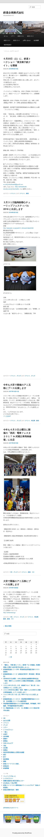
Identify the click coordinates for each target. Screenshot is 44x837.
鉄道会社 (6, 766)
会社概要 (36, 40)
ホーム (6, 36)
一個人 (5, 732)
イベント (12, 193)
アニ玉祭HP (7, 416)
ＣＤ (33, 572)
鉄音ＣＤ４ (16, 40)
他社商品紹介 (8, 44)
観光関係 (6, 759)
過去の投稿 (7, 626)
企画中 (5, 734)
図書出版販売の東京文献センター (13, 781)
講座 (4, 761)
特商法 (5, 750)
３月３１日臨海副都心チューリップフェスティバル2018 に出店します (16, 206)
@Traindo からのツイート (10, 808)
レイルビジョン (8, 730)
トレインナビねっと (9, 776)
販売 (37, 420)
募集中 (5, 739)
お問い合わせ (27, 40)
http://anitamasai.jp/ (9, 612)
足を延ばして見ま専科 (10, 783)
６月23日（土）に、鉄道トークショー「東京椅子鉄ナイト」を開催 (17, 62)
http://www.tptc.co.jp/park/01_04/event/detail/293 (18, 228)
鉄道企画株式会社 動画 (11, 790)
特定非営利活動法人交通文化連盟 (13, 752)
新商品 (5, 741)
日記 (4, 745)
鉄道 (27, 193)
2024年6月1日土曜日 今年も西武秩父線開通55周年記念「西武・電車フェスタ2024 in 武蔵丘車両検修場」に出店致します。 (21, 680)
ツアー (13, 36)
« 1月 (10, 657)
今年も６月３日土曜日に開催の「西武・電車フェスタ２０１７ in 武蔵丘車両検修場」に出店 (17, 434)
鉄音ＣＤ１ (21, 36)
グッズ (19, 376)
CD (11, 572)
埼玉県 (33, 420)
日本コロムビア (8, 743)
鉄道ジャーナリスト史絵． (11, 764)
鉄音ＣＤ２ (30, 36)
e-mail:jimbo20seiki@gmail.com (13, 184)
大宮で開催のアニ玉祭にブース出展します (17, 582)
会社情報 (6, 736)
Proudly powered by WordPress (22, 833)
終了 (4, 757)
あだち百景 (6, 720)
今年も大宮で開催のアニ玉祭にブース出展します (17, 386)
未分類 (5, 748)
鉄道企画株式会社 (13, 12)
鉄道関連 (6, 768)
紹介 (4, 754)
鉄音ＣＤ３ (7, 40)
